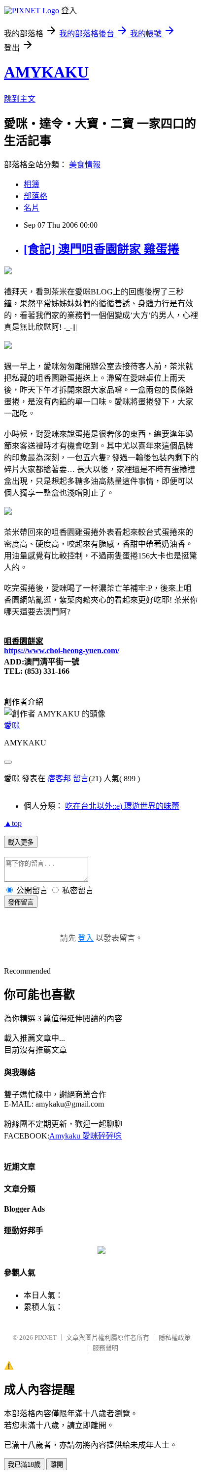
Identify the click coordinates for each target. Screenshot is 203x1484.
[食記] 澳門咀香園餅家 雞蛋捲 (101, 249)
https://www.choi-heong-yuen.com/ (61, 650)
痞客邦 (59, 778)
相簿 (31, 184)
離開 (56, 1464)
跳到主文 (19, 99)
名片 (31, 208)
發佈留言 (21, 902)
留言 (81, 778)
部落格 (35, 196)
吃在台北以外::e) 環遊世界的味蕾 (122, 806)
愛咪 (12, 725)
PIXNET (45, 1337)
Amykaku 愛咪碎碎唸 (85, 1136)
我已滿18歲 (24, 1464)
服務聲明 (105, 1348)
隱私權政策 (175, 1337)
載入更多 (21, 842)
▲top (13, 823)
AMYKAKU (46, 72)
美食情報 (85, 164)
